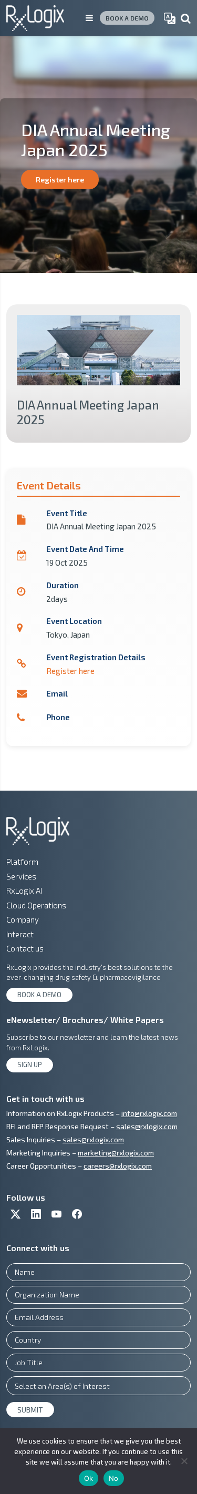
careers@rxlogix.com (118, 1165)
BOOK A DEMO (127, 18)
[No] (184, 1461)
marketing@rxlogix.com (116, 1152)
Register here (60, 179)
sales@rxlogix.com (147, 1126)
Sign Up (29, 1064)
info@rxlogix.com (149, 1113)
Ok (89, 1478)
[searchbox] (98, 1386)
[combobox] (98, 1385)
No (114, 1478)
